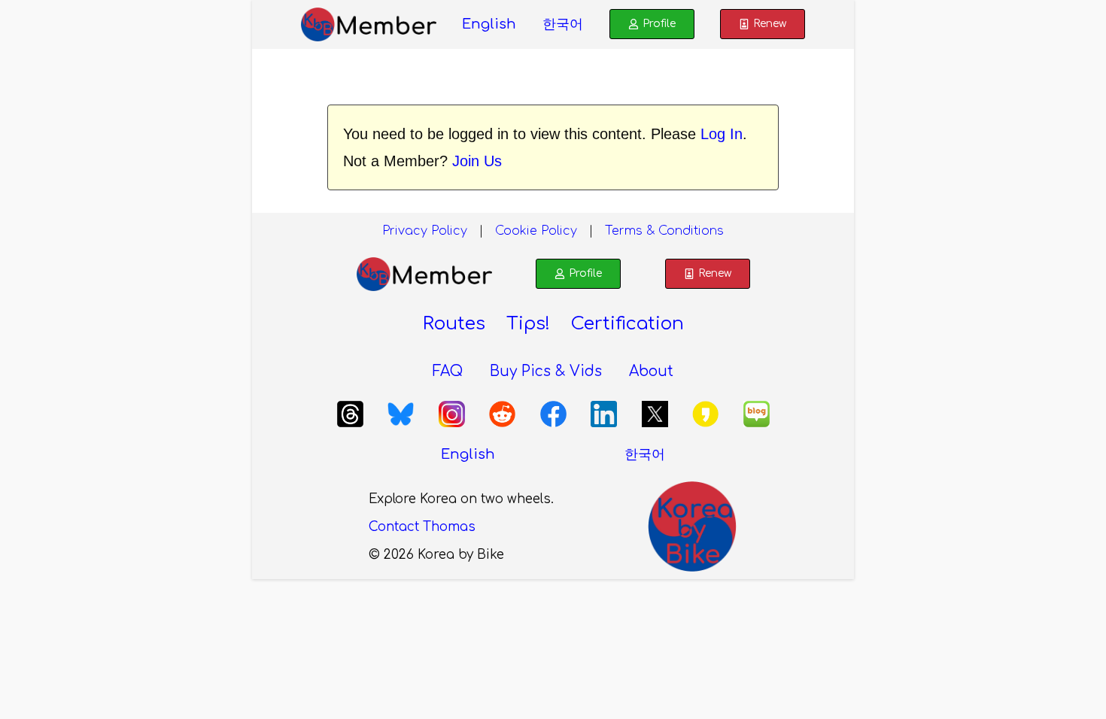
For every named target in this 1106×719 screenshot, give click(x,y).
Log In (721, 134)
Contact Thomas (422, 527)
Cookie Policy (536, 231)
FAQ (448, 371)
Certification (627, 324)
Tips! (528, 324)
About (651, 371)
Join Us (477, 161)
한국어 (562, 24)
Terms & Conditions (664, 231)
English (489, 24)
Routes (454, 324)
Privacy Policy (424, 231)
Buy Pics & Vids (546, 371)
